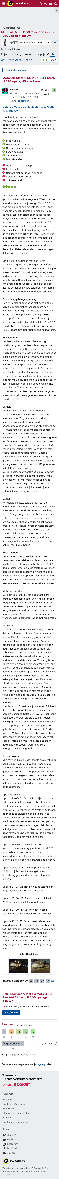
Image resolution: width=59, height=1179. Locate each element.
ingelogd (41, 1064)
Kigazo (14, 89)
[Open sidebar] (57, 10)
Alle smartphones (11, 27)
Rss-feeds (12, 1148)
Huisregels (8, 1108)
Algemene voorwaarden (16, 1112)
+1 (36, 981)
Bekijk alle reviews (16, 70)
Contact (7, 1103)
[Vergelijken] (55, 42)
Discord (11, 1152)
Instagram (12, 1143)
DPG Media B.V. (40, 1168)
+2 (53, 90)
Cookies (7, 1121)
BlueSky (11, 1134)
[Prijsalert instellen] (52, 54)
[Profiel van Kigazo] (5, 91)
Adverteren (8, 1099)
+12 (13, 42)
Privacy (6, 1117)
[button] (3, 3)
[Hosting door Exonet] (16, 1085)
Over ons (19, 1103)
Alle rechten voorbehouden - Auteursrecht (25, 1171)
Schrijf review (11, 1012)
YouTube (11, 1139)
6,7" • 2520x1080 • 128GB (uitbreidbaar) (16, 60)
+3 (47, 981)
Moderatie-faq (24, 1025)
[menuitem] (40, 3)
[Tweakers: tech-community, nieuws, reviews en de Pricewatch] (18, 3)
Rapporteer (22, 100)
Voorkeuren (21, 1121)
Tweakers (7, 1168)
